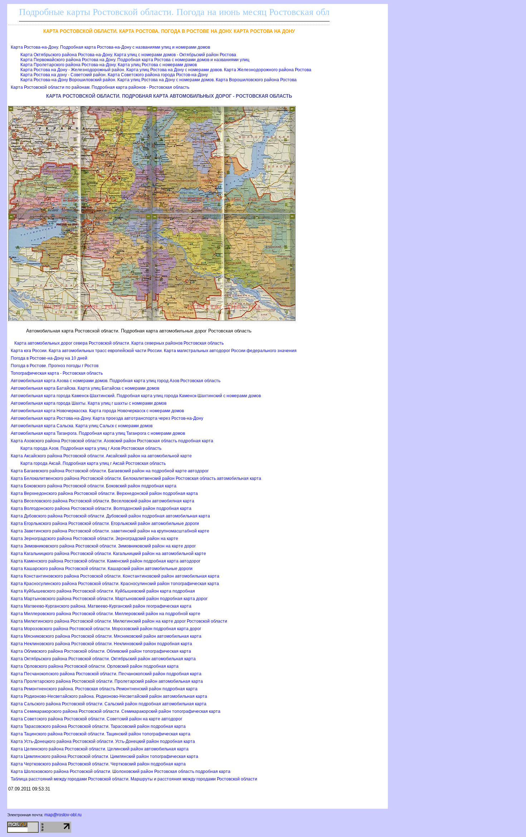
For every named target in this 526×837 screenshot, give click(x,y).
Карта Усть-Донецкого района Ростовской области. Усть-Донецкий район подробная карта (103, 741)
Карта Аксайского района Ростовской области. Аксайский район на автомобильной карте (101, 455)
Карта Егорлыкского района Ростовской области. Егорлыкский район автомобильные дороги (105, 523)
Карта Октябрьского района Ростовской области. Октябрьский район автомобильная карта (103, 658)
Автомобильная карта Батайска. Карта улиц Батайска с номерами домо (85, 388)
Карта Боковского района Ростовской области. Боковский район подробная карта (93, 485)
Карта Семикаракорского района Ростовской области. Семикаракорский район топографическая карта (115, 711)
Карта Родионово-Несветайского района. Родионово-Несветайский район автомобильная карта (109, 696)
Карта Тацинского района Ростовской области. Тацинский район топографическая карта (100, 733)
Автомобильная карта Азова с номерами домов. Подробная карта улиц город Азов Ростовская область (115, 380)
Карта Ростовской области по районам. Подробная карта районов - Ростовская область (100, 87)
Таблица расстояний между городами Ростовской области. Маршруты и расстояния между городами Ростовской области (134, 779)
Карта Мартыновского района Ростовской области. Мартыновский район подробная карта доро (109, 598)
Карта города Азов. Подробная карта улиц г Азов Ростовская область (90, 448)
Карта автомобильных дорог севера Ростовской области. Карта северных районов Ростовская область (119, 343)
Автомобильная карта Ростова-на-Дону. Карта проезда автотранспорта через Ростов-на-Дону (107, 418)
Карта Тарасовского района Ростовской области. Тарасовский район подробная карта (98, 726)
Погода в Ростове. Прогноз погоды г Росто (54, 365)
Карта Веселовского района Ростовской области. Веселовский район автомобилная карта (102, 500)
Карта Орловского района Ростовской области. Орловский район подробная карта (95, 666)
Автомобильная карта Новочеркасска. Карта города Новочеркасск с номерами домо (97, 410)
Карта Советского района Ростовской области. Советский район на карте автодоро (96, 718)
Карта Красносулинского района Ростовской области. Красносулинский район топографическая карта (115, 583)
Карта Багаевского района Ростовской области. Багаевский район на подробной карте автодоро (110, 470)
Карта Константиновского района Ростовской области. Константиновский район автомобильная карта (115, 576)
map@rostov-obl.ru (63, 814)
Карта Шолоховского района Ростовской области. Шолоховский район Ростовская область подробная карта (120, 771)
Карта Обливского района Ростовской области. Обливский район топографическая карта (101, 651)
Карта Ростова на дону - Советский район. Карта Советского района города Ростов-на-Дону (114, 74)
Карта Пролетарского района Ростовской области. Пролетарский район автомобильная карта (107, 681)
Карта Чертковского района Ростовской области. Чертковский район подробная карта (98, 764)
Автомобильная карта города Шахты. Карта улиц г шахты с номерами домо (88, 403)
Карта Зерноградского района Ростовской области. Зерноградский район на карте (94, 538)
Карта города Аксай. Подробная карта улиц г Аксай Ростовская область (93, 463)
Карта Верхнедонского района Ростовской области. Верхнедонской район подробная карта (104, 493)
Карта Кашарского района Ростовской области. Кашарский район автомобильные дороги (102, 568)
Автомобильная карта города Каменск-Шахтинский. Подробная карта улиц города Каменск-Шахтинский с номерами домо (136, 395)
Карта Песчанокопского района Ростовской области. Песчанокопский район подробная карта (106, 673)
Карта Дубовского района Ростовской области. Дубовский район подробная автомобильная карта (110, 516)
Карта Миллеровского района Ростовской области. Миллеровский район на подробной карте (105, 613)
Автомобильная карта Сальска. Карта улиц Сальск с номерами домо (81, 425)
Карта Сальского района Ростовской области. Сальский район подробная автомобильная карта (108, 703)
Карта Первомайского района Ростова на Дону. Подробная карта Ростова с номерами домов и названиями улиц (134, 59)
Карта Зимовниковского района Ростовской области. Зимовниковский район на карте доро (103, 546)
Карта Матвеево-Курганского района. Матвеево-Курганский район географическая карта (101, 606)
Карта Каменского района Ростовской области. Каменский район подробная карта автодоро (105, 561)
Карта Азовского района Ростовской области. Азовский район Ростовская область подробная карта (112, 440)
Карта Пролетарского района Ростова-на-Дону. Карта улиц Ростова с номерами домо (108, 64)
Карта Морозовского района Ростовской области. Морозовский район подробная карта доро (106, 628)
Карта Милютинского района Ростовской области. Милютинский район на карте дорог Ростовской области (119, 621)
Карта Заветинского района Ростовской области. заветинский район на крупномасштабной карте (110, 531)
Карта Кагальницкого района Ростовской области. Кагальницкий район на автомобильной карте (108, 553)
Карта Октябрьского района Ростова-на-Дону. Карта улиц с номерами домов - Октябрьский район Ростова (128, 54)
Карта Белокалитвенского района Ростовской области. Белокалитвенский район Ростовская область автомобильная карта (136, 478)
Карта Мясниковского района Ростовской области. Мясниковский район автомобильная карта (106, 636)
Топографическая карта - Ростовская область (57, 373)
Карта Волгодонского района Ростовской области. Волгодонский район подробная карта (101, 508)
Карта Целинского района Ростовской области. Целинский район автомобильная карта (100, 748)
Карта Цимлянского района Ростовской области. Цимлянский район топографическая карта (104, 756)
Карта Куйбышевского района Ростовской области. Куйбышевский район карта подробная (103, 591)
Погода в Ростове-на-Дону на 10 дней (49, 358)
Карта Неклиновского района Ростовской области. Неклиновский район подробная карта (101, 643)
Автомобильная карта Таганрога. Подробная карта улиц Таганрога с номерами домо (98, 433)
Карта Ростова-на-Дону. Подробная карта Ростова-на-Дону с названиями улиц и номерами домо (110, 47)
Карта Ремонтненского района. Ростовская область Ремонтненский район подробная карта (104, 688)
